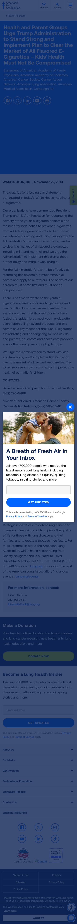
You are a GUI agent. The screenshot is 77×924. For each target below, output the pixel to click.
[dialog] (38, 462)
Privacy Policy (14, 516)
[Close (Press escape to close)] (38, 407)
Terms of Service (37, 516)
